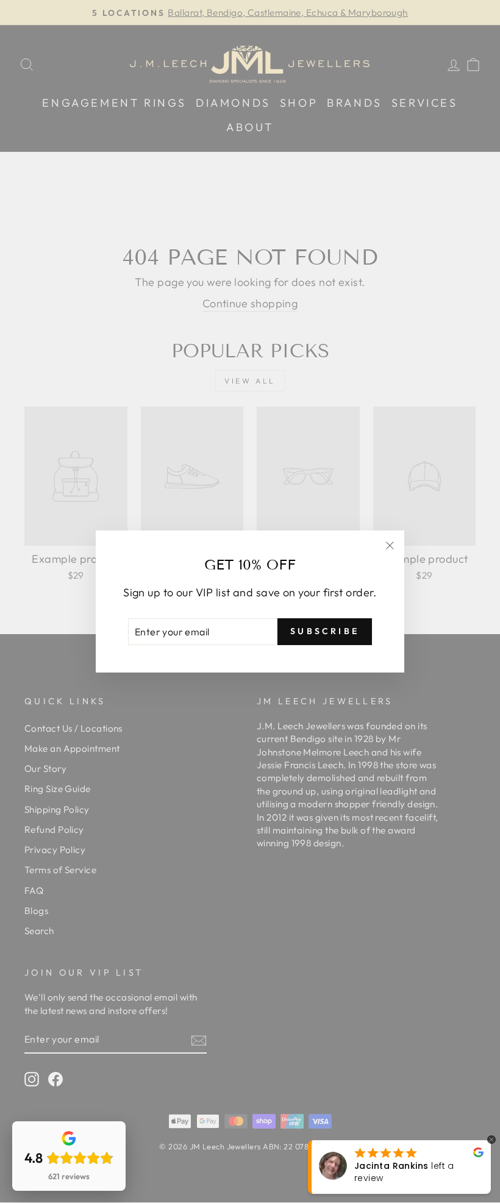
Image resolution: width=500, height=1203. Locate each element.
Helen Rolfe (410, 1172)
